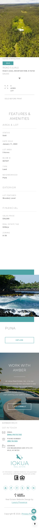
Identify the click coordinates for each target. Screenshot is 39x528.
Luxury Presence (19, 502)
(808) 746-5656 (12, 441)
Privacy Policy (28, 514)
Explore (19, 340)
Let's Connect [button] (19, 406)
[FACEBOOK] (11, 488)
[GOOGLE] (28, 488)
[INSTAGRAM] (17, 488)
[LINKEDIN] (34, 488)
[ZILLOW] (5, 488)
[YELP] (22, 488)
